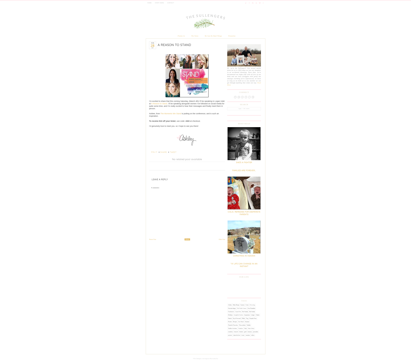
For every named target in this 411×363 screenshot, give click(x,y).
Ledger (253, 315)
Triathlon (240, 328)
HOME (149, 3)
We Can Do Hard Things (213, 36)
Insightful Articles (238, 315)
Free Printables (251, 308)
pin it (154, 152)
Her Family (245, 311)
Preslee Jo (181, 36)
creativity (230, 332)
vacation (248, 335)
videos (252, 335)
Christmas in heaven (244, 256)
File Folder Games (241, 308)
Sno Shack (241, 321)
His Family (252, 311)
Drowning (252, 305)
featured (236, 332)
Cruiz (247, 305)
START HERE (159, 3)
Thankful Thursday (233, 325)
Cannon (242, 305)
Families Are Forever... (244, 170)
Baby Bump (236, 305)
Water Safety (251, 328)
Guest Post (238, 311)
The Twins (194, 36)
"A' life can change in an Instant (244, 264)
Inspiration (247, 315)
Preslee (230, 321)
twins (243, 335)
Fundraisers (231, 311)
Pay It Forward (237, 318)
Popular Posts (253, 318)
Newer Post (152, 239)
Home (187, 239)
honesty (250, 332)
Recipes (235, 321)
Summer (247, 321)
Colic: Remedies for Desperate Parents (244, 213)
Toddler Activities (232, 328)
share (163, 152)
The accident (242, 325)
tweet (173, 152)
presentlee (255, 332)
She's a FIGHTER (244, 162)
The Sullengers (198, 358)
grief (245, 332)
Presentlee (231, 36)
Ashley (230, 305)
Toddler (249, 325)
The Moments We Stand (170, 114)
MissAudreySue (214, 358)
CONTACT (170, 3)
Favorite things (232, 308)
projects (230, 335)
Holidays (230, 315)
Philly (243, 318)
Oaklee (257, 315)
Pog (247, 318)
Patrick (230, 318)
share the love (236, 335)
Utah (245, 328)
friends (241, 332)
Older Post (222, 239)
